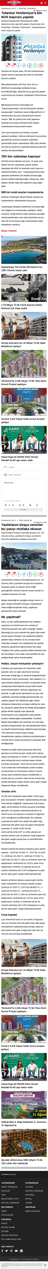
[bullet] (23, 505)
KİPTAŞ (28, 1199)
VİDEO (4, 1211)
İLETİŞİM (4, 1231)
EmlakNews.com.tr (8, 8)
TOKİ (3, 1195)
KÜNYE (4, 1223)
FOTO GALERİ (7, 1215)
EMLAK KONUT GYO (10, 1199)
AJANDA (29, 1187)
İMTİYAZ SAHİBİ (8, 1227)
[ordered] (20, 505)
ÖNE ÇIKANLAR (25, 520)
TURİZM (28, 1203)
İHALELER (5, 1191)
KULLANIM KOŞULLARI (11, 1239)
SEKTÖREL (30, 1195)
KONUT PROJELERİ (9, 1187)
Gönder (23, 510)
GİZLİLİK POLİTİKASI (9, 1235)
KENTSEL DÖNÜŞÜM (27, 8)
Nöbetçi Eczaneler (32, 1211)
